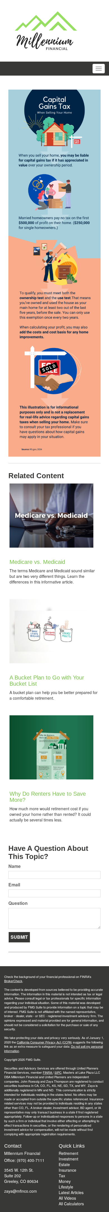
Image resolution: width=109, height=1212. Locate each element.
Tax (62, 1175)
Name (14, 866)
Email (14, 885)
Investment (68, 1159)
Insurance (67, 1170)
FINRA (48, 1072)
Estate (64, 1164)
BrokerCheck (13, 981)
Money (65, 1181)
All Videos (67, 1198)
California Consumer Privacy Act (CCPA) (44, 1042)
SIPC (57, 1072)
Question (18, 903)
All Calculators (71, 1203)
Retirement (68, 1153)
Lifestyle (66, 1187)
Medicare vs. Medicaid (37, 562)
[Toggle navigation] (99, 68)
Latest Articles (71, 1192)
